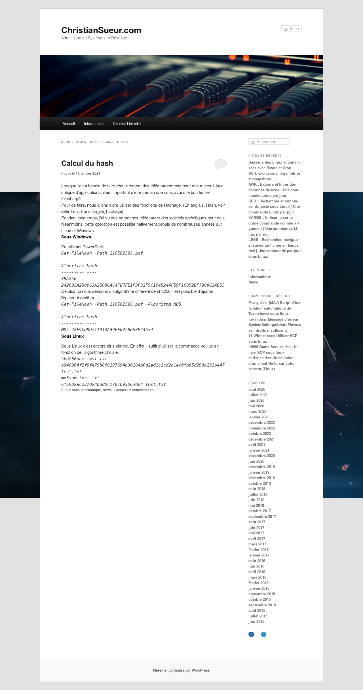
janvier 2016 (258, 588)
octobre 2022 (259, 433)
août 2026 (256, 389)
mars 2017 (257, 544)
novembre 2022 (261, 428)
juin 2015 (256, 621)
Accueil (69, 123)
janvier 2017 (258, 555)
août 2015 (256, 610)
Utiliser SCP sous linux (274, 349)
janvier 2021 (258, 450)
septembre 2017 (262, 516)
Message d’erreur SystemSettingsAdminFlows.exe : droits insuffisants (274, 324)
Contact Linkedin (127, 123)
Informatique (94, 123)
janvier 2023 (258, 417)
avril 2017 (256, 538)
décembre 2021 (261, 439)
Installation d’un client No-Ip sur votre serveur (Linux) (271, 363)
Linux (66, 230)
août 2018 (256, 488)
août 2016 (256, 560)
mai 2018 (256, 505)
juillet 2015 (257, 616)
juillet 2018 (257, 494)
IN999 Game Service (266, 346)
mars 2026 (257, 411)
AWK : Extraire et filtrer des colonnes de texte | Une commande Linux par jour (273, 189)
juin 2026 (256, 400)
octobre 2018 (259, 483)
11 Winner (257, 335)
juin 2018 (256, 499)
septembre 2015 (262, 605)
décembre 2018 (261, 477)
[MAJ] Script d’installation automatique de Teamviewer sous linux (274, 308)
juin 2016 (256, 566)
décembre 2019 (261, 466)
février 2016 (258, 582)
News (107, 389)
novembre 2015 (261, 593)
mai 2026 (256, 406)
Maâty (253, 302)
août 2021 (256, 444)
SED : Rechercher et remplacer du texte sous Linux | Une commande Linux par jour (274, 206)
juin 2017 (256, 527)
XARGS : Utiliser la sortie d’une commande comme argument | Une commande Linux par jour (273, 226)
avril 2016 (256, 571)
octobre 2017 (259, 510)
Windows (85, 230)
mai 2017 (256, 533)
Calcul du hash (87, 163)
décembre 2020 (261, 455)
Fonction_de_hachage (101, 211)
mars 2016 (257, 577)
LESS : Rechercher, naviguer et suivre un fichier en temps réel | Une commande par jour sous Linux (274, 248)
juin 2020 (256, 461)
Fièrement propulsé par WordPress (181, 670)
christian (256, 357)
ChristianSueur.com (101, 30)
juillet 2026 (257, 394)
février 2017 (258, 549)
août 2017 (256, 521)
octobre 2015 (259, 599)
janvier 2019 (258, 472)
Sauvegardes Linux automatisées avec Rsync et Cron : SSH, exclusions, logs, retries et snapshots (274, 170)
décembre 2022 (261, 422)
